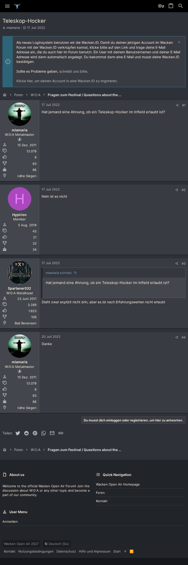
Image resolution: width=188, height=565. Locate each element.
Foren (100, 493)
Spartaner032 (19, 288)
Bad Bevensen (25, 323)
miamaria (13, 28)
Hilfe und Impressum (94, 551)
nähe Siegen (26, 176)
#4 (184, 337)
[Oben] (125, 551)
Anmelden (10, 521)
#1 (184, 105)
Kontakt (101, 501)
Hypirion (19, 215)
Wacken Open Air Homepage (118, 484)
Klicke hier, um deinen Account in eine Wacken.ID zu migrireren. (67, 81)
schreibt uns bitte (73, 71)
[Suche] (181, 6)
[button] (7, 6)
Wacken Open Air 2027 (21, 544)
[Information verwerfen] (178, 42)
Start (117, 551)
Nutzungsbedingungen (36, 551)
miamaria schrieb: (59, 273)
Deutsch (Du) (58, 544)
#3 (184, 263)
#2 (184, 190)
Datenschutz (66, 551)
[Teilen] (177, 105)
